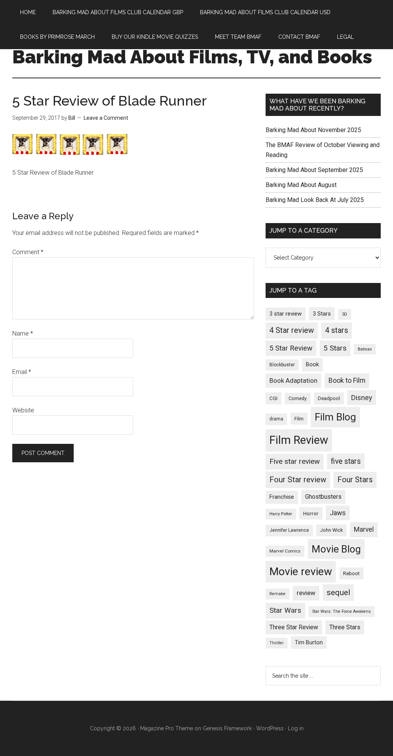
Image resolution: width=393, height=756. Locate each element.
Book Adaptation (293, 380)
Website (23, 410)
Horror (311, 513)
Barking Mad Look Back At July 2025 (315, 199)
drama (276, 419)
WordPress (270, 728)
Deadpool (329, 398)
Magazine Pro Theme (166, 728)
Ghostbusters (323, 496)
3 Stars (322, 313)
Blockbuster (282, 364)
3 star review (285, 313)
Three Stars (344, 627)
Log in (296, 728)
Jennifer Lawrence (289, 530)
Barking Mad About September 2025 (314, 170)
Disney (361, 398)
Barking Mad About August (301, 185)
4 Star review (291, 330)
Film (299, 419)
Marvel (364, 529)
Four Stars (355, 479)
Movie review (300, 571)
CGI (273, 398)
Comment (27, 252)
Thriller (276, 642)
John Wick (331, 530)
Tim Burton (309, 642)
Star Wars (285, 610)
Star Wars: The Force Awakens (341, 611)
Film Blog (335, 417)
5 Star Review (290, 348)
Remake (277, 593)
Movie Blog (336, 549)
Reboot (351, 573)
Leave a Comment (106, 118)
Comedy (298, 398)
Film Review (298, 440)
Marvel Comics (285, 551)
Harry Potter (280, 513)
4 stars (336, 330)
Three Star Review (293, 627)
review (306, 593)
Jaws (338, 513)
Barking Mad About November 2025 (313, 130)
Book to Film (347, 380)
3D (344, 314)
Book (312, 364)
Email (21, 372)
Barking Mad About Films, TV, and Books (192, 57)
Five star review (294, 461)
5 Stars (335, 348)
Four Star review (297, 479)
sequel (338, 592)
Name (22, 333)
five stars (346, 461)
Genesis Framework (227, 728)
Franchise (281, 496)
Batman (365, 349)
